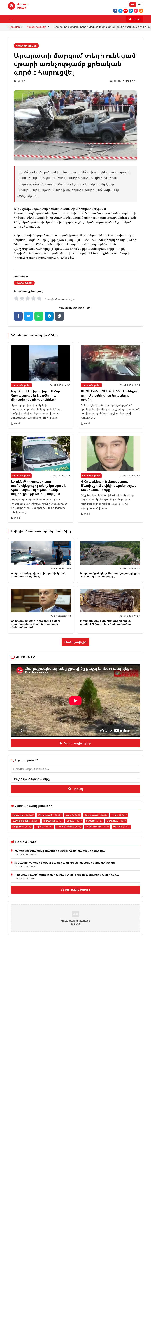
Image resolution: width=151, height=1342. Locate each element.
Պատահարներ (36, 26)
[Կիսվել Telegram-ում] (49, 316)
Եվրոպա (44, 826)
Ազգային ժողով (69, 826)
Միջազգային (49, 814)
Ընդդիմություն (97, 826)
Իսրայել (94, 820)
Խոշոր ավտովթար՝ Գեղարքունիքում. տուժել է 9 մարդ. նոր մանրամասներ (105, 622)
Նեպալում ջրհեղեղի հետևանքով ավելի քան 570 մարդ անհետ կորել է (110, 574)
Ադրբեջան (116, 820)
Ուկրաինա (52, 820)
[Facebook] (115, 11)
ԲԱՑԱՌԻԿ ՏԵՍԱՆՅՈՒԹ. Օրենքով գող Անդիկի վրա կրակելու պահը (109, 395)
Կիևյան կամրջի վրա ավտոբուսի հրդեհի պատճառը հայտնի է (38, 574)
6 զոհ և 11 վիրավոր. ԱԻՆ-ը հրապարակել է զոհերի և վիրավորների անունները (35, 395)
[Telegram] (131, 11)
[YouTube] (125, 11)
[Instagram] (141, 11)
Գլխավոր (14, 26)
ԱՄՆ (73, 814)
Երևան (74, 820)
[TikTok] (136, 11)
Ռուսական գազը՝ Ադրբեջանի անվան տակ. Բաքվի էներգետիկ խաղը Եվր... (66, 874)
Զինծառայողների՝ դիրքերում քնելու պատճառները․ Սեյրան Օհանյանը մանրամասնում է (35, 624)
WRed (21, 81)
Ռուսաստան (95, 814)
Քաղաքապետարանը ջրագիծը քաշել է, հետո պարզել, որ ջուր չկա (59, 850)
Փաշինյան (21, 826)
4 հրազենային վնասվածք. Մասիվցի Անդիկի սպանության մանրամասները (109, 485)
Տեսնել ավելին (75, 642)
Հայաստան (23, 814)
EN (140, 4)
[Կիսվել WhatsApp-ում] (38, 316)
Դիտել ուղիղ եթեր (77, 743)
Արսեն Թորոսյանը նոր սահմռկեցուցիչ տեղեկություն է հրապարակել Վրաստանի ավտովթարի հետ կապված (38, 487)
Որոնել (78, 789)
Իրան (119, 814)
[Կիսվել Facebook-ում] (18, 316)
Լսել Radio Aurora (77, 889)
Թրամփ (121, 826)
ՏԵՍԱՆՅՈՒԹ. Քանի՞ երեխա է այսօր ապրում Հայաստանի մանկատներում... (65, 862)
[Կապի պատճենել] (59, 316)
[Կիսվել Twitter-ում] (28, 316)
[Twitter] (120, 11)
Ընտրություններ (25, 820)
